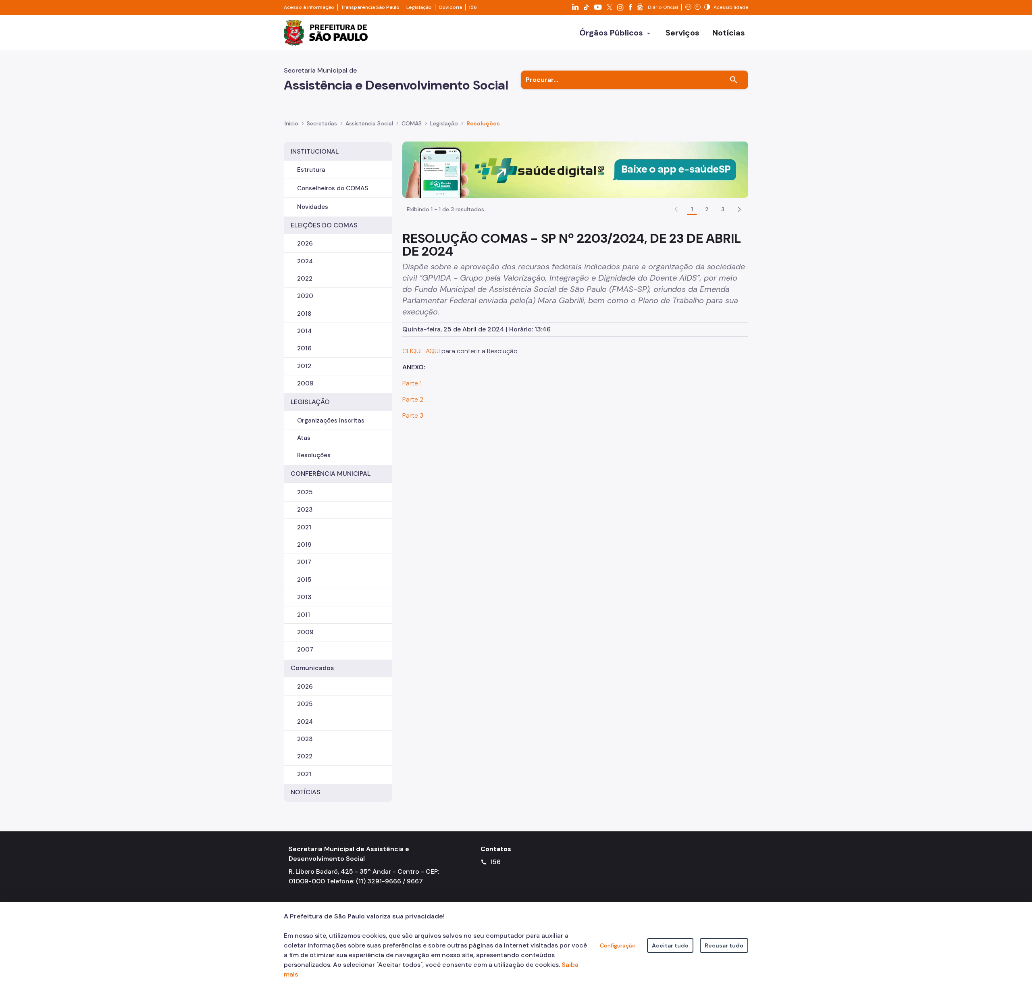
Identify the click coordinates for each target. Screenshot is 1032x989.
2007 (305, 649)
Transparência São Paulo (370, 7)
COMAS (412, 123)
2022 (304, 279)
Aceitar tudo (670, 945)
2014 (304, 331)
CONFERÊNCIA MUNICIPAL (330, 473)
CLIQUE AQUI (421, 351)
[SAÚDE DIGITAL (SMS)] (575, 169)
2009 (305, 383)
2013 (304, 597)
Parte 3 (412, 415)
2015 (304, 580)
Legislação (419, 7)
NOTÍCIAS (305, 792)
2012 (304, 366)
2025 (304, 492)
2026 (305, 243)
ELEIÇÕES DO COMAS (324, 225)
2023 (304, 510)
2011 (303, 615)
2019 (304, 545)
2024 (305, 261)
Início (291, 123)
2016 (304, 348)
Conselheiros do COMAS (332, 188)
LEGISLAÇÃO (310, 402)
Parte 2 (412, 399)
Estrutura (311, 170)
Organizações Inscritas (330, 420)
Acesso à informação (309, 7)
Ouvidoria (450, 7)
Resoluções (483, 123)
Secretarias (322, 123)
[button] (739, 209)
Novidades (312, 207)
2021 (304, 527)
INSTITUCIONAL (315, 151)
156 (473, 7)
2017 (304, 562)
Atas (303, 438)
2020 (305, 296)
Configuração (618, 945)
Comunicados (312, 668)
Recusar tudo (724, 945)
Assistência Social (369, 123)
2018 (304, 314)
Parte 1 (412, 383)
